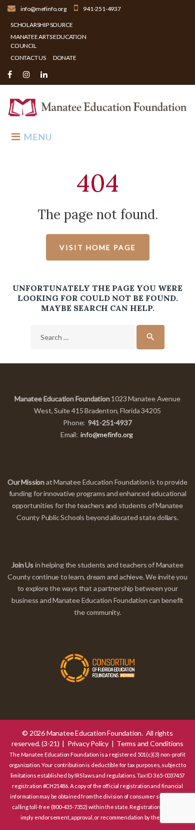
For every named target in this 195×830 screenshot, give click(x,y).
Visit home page (98, 247)
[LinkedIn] (44, 74)
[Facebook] (10, 74)
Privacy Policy (88, 743)
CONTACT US (28, 57)
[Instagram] (26, 74)
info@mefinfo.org (43, 8)
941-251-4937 (102, 8)
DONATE (64, 57)
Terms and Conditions (150, 743)
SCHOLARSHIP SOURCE (41, 24)
